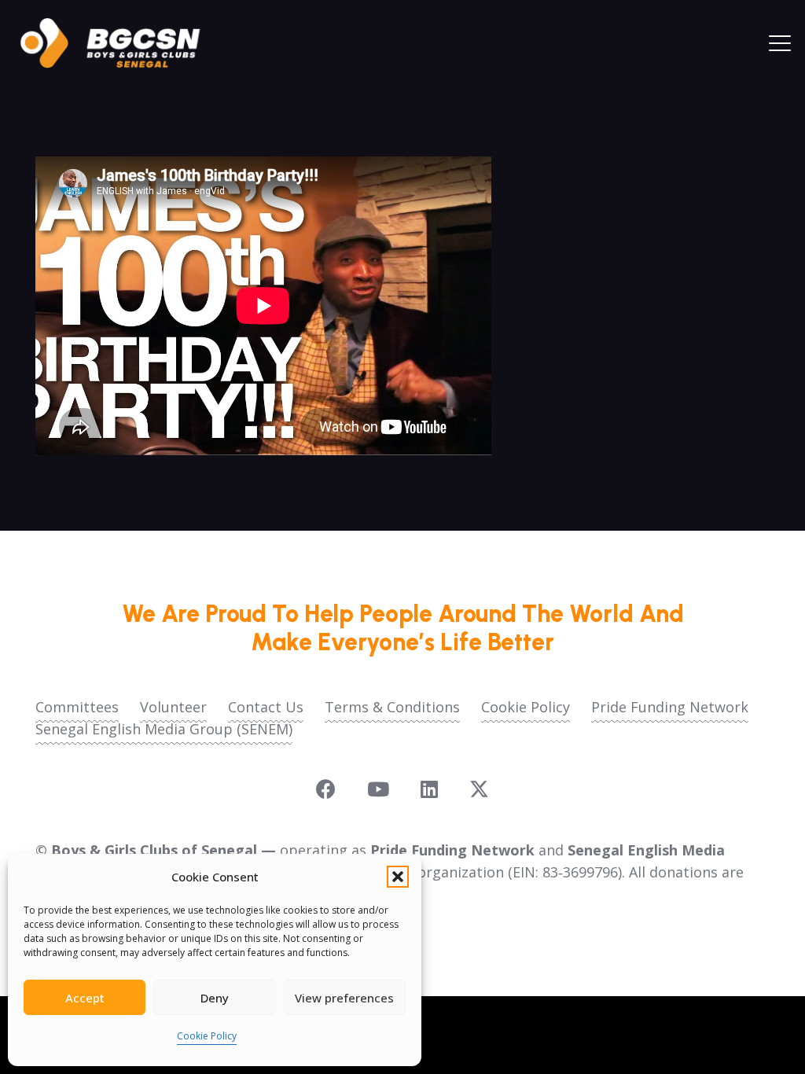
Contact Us (265, 706)
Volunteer (173, 706)
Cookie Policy (207, 1036)
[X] (479, 789)
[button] (398, 877)
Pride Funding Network (669, 706)
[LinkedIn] (429, 789)
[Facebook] (326, 789)
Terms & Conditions (392, 706)
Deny (214, 998)
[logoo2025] (121, 43)
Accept (85, 998)
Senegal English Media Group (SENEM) (163, 728)
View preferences (344, 998)
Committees (77, 706)
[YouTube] (378, 789)
